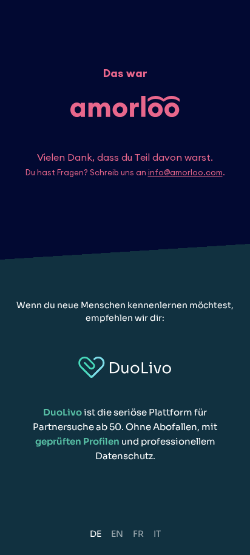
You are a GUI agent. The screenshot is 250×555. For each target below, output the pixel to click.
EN (117, 533)
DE (95, 533)
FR (138, 533)
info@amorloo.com (185, 172)
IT (157, 533)
